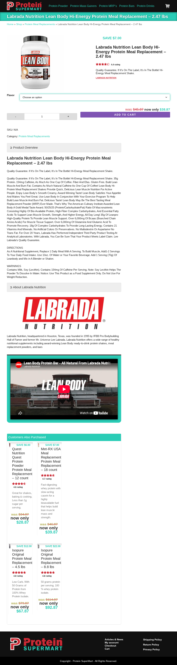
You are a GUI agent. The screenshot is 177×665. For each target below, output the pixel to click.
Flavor (11, 95)
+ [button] (68, 116)
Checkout (110, 645)
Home (10, 24)
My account (112, 642)
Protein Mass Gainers (83, 6)
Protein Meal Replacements (40, 24)
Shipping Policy (152, 639)
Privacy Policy (151, 649)
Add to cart (125, 114)
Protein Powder (58, 6)
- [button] (15, 116)
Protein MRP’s (108, 6)
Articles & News (114, 639)
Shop (19, 24)
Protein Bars (126, 6)
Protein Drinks (145, 6)
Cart (107, 648)
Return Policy (151, 644)
